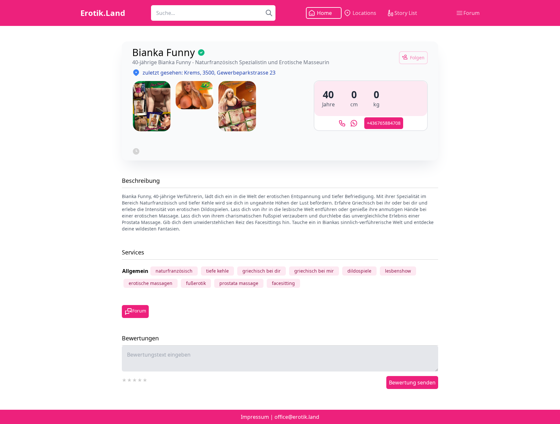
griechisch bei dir (261, 271)
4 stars (140, 379)
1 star (124, 379)
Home (324, 13)
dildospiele (359, 271)
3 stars (134, 379)
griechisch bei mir (314, 271)
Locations (364, 13)
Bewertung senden (412, 382)
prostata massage (238, 283)
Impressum (255, 416)
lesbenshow (398, 271)
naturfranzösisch (174, 271)
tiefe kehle (217, 271)
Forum (471, 13)
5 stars (145, 379)
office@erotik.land (296, 416)
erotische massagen (150, 283)
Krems (192, 72)
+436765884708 (384, 123)
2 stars (129, 379)
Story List (405, 13)
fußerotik (196, 283)
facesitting (283, 283)
